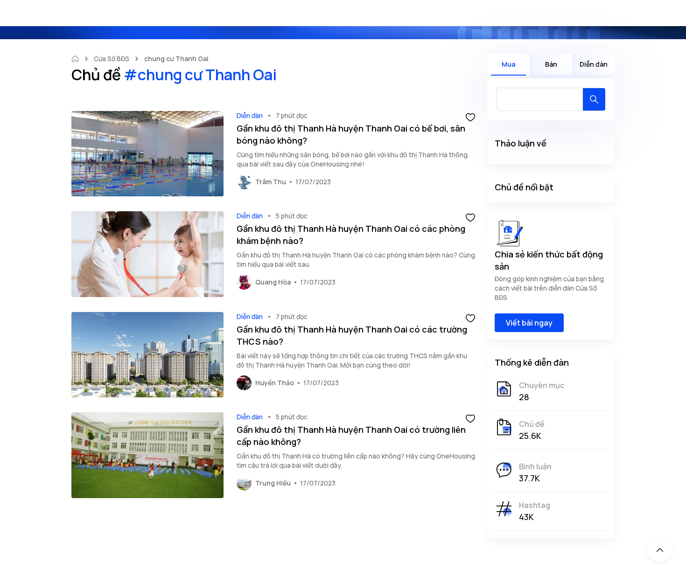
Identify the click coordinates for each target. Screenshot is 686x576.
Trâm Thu (270, 181)
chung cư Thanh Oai (176, 58)
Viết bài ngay (529, 323)
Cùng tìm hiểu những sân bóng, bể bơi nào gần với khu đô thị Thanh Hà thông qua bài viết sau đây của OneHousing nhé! (352, 159)
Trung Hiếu (273, 483)
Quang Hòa (273, 282)
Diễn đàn (250, 115)
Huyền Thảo (274, 382)
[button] (470, 116)
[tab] (508, 65)
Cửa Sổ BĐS (111, 58)
